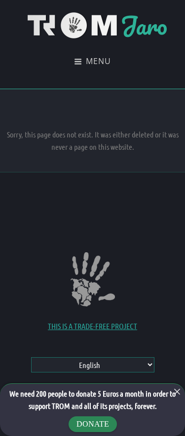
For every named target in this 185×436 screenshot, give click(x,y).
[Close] (177, 392)
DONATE (92, 424)
